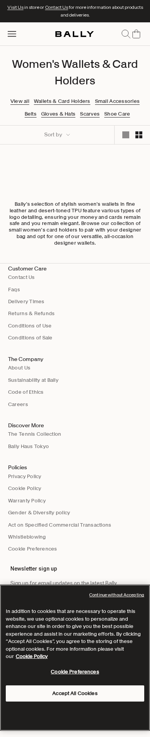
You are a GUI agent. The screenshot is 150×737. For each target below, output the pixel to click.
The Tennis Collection (34, 434)
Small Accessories (117, 101)
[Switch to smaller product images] (138, 135)
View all (19, 101)
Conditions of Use (30, 325)
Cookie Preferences (32, 549)
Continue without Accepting (116, 595)
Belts (31, 114)
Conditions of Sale (30, 337)
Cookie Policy (24, 488)
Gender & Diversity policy (39, 512)
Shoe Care (117, 114)
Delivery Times (26, 301)
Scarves (90, 114)
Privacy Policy (25, 476)
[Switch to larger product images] (125, 135)
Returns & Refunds (31, 313)
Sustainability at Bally (33, 380)
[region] (75, 657)
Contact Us (56, 7)
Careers (18, 404)
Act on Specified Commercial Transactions (59, 525)
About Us (19, 367)
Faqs (14, 289)
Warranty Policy (27, 500)
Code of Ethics (26, 392)
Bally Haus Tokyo (28, 446)
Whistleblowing (27, 537)
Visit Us (15, 7)
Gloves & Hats (58, 114)
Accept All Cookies (74, 693)
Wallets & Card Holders (62, 101)
